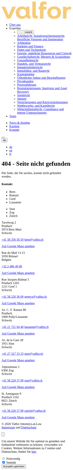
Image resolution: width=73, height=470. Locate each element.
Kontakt (14, 129)
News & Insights (19, 122)
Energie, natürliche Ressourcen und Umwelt (44, 53)
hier (34, 451)
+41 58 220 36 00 (13, 296)
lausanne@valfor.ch (36, 327)
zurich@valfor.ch (35, 410)
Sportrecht (23, 95)
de (10, 147)
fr (10, 154)
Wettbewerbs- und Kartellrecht (36, 105)
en (10, 150)
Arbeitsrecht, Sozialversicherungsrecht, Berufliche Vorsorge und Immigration (41, 37)
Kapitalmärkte (25, 74)
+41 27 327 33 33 (13, 353)
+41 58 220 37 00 (13, 380)
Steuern (21, 98)
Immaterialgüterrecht (29, 67)
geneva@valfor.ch (35, 296)
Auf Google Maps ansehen (18, 246)
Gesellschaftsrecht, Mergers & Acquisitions (43, 56)
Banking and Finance (30, 46)
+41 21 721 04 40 (13, 327)
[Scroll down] (3, 434)
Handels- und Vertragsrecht (34, 63)
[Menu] (3, 137)
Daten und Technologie (31, 49)
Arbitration (24, 42)
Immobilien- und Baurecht (33, 70)
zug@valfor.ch (33, 380)
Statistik (11, 462)
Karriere (14, 126)
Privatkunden (25, 81)
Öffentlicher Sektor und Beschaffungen (41, 77)
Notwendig (13, 458)
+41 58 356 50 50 (13, 239)
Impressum (8, 427)
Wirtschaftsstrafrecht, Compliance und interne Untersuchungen (40, 111)
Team (12, 116)
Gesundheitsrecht (27, 60)
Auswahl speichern (13, 466)
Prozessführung (26, 84)
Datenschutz (28, 427)
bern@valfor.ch (33, 239)
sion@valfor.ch (33, 353)
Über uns (15, 24)
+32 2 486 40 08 (12, 266)
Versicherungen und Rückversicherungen (42, 102)
